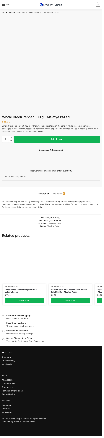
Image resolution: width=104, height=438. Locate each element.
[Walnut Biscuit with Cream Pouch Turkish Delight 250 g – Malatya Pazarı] (70, 262)
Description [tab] (44, 193)
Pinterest (6, 408)
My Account (7, 380)
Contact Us (7, 387)
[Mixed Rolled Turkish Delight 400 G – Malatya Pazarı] (24, 262)
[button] (97, 5)
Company (6, 357)
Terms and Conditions (12, 391)
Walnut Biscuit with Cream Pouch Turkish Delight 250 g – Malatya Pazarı (69, 291)
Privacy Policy (8, 360)
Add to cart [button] (24, 300)
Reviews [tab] (58, 193)
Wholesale (7, 364)
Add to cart (57, 139)
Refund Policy (8, 394)
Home (4, 12)
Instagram (6, 405)
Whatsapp (7, 412)
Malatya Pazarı (14, 12)
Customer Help (9, 383)
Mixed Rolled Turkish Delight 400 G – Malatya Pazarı (21, 291)
